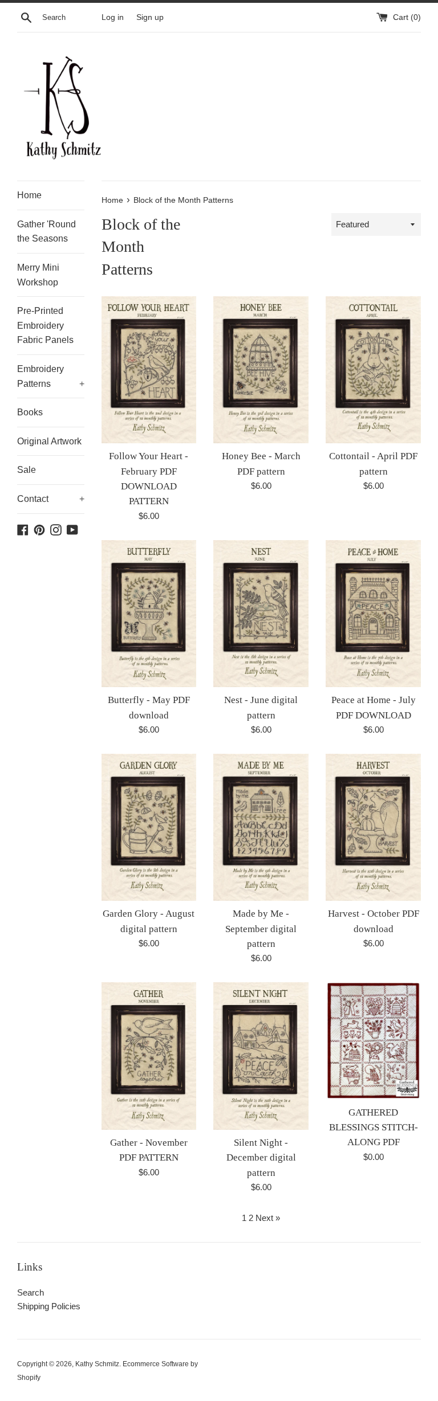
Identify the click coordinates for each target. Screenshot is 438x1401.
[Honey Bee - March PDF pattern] (261, 369)
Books (30, 412)
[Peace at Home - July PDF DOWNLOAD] (373, 613)
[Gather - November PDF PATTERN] (149, 1055)
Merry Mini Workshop (38, 275)
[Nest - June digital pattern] (261, 613)
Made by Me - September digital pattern (261, 928)
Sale (26, 470)
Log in (113, 17)
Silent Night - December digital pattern (261, 1157)
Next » (268, 1218)
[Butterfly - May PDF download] (149, 613)
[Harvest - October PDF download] (373, 827)
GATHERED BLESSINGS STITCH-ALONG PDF (373, 1127)
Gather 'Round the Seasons (46, 231)
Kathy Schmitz (97, 1364)
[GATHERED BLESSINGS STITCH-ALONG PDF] (373, 1040)
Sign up (150, 17)
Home (29, 195)
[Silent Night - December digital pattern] (261, 1055)
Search (30, 1292)
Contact (50, 499)
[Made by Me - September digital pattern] (261, 827)
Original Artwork (49, 441)
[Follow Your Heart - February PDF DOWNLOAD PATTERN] (149, 369)
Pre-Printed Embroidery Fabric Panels (45, 325)
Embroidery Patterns (50, 376)
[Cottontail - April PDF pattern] (373, 369)
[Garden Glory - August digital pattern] (149, 827)
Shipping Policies (48, 1306)
